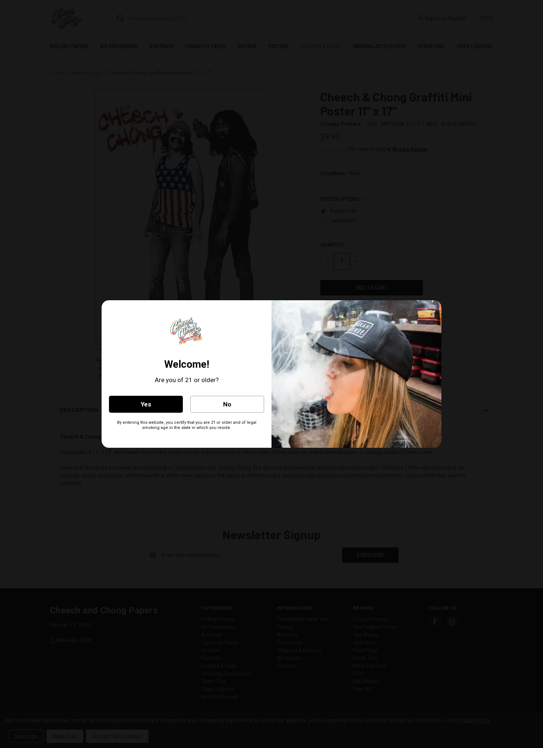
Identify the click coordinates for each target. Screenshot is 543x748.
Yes (146, 404)
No (227, 404)
